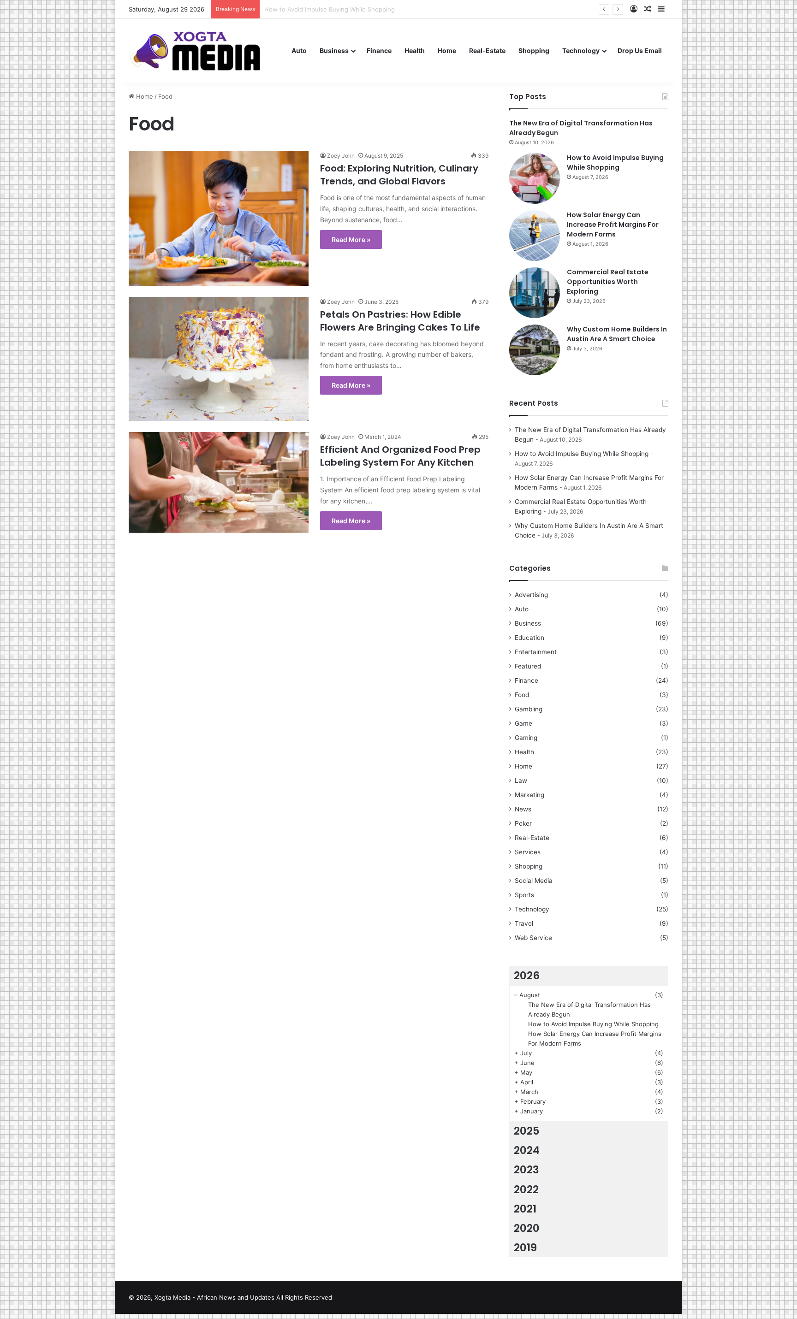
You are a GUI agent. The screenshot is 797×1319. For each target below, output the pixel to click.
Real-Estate (487, 50)
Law (521, 780)
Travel (524, 923)
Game (523, 723)
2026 (527, 975)
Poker (523, 823)
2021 (525, 1208)
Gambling (528, 709)
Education (529, 637)
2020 (527, 1228)
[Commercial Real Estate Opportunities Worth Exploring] (534, 292)
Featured (528, 666)
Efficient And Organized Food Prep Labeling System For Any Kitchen (400, 456)
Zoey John (341, 155)
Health (414, 50)
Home (447, 50)
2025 (527, 1131)
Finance (379, 50)
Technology (581, 50)
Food (522, 694)
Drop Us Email (640, 50)
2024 (527, 1150)
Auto (299, 50)
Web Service (533, 937)
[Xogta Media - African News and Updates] (207, 50)
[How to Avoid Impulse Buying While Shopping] (534, 178)
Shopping (533, 50)
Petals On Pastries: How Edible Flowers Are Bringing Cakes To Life (400, 321)
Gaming (526, 737)
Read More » (351, 239)
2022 (526, 1189)
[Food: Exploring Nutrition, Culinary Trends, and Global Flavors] (219, 218)
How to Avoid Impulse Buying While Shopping (615, 162)
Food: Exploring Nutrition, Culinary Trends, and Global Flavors (399, 175)
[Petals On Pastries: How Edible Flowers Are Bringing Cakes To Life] (219, 359)
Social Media (534, 880)
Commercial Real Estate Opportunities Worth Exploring (607, 281)
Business (334, 50)
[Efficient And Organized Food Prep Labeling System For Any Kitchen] (219, 482)
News (523, 809)
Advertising (531, 594)
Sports (524, 895)
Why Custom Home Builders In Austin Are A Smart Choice (617, 334)
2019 (525, 1247)
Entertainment (536, 652)
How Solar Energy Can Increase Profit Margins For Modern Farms (613, 224)
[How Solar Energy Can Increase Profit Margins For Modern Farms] (534, 235)
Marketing (529, 794)
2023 (526, 1169)
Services (528, 852)
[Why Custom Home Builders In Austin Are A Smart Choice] (534, 350)
